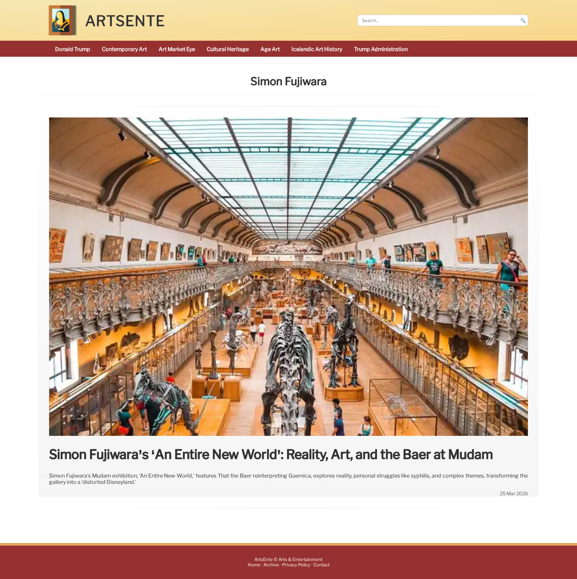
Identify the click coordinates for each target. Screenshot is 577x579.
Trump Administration (381, 49)
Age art (270, 49)
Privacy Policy (296, 565)
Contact (321, 565)
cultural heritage (228, 49)
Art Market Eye (177, 49)
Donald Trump (72, 49)
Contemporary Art (124, 49)
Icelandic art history (317, 49)
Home (254, 565)
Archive (271, 565)
